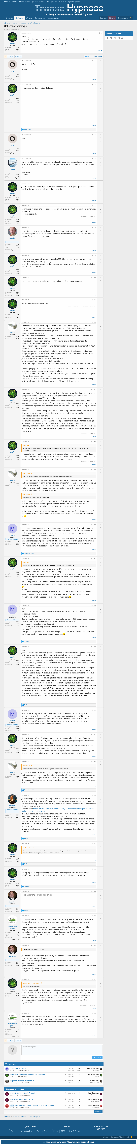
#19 (95, 646)
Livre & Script (25, 2)
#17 (95, 558)
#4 (95, 134)
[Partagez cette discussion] (99, 33)
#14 (95, 441)
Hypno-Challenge (39, 2)
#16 (95, 524)
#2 (95, 60)
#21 (95, 734)
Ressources (41, 18)
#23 (95, 795)
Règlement (105, 1137)
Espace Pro (53, 2)
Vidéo (8, 2)
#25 (95, 869)
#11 (95, 300)
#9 (95, 255)
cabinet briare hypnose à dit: (31, 983)
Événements (54, 18)
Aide (128, 1137)
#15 (95, 469)
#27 (95, 916)
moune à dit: (26, 765)
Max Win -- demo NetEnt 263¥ (21, 1099)
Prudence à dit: (27, 848)
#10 (95, 277)
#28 (95, 945)
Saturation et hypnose (18, 1068)
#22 (95, 761)
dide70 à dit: (26, 473)
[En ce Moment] (131, 18)
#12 (95, 322)
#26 (95, 891)
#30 (95, 1013)
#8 (95, 227)
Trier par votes (98, 56)
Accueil (10, 18)
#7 (95, 205)
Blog (30, 18)
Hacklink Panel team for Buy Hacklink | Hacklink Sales (34, 1105)
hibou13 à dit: (27, 445)
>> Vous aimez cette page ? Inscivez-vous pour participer (68, 1142)
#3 (95, 84)
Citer (101, 50)
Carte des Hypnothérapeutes (70, 2)
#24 (95, 844)
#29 (95, 979)
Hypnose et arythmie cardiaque (22, 1081)
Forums (20, 18)
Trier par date (88, 56)
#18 (95, 605)
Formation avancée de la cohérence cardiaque (27, 1075)
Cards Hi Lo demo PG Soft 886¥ (22, 1093)
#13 (95, 389)
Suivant (17, 56)
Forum (13, 1131)
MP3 (15, 2)
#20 (95, 710)
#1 (101, 33)
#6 (95, 183)
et (29, 553)
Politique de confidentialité (117, 1137)
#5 (95, 158)
